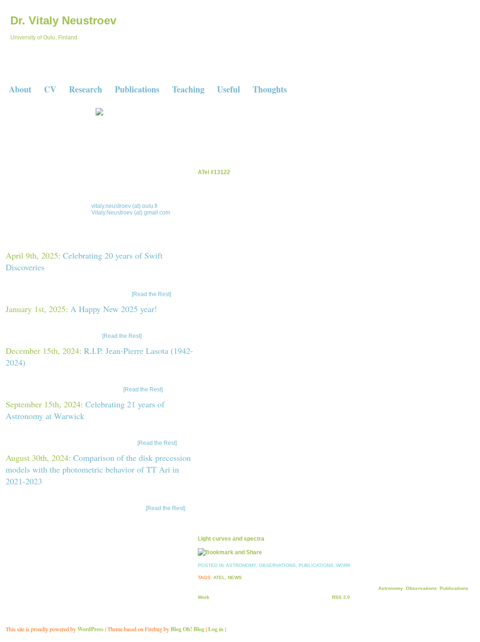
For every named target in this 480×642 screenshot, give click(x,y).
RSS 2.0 (341, 597)
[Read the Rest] (150, 294)
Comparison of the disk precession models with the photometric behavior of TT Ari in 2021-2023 (98, 469)
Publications (137, 89)
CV (50, 89)
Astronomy (241, 565)
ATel (219, 577)
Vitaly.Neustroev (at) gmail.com (130, 212)
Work (343, 565)
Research (85, 89)
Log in (216, 629)
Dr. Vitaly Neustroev (63, 20)
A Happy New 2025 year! (113, 308)
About (20, 89)
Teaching (188, 89)
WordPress (90, 629)
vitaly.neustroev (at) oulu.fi (124, 206)
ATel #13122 (214, 172)
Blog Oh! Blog (187, 629)
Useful (228, 89)
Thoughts (270, 89)
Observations (277, 565)
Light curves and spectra (231, 538)
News (235, 577)
